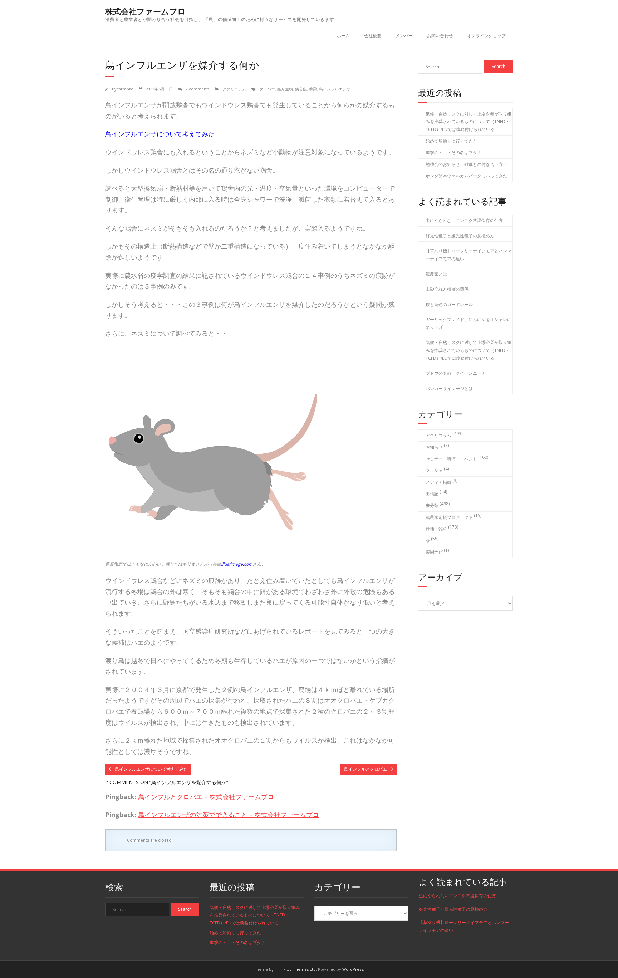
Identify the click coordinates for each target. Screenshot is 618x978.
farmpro (125, 89)
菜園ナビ (434, 552)
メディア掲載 (438, 482)
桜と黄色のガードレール (449, 304)
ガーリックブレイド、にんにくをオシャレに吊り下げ (468, 323)
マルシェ (434, 470)
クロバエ (267, 89)
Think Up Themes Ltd (295, 969)
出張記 (432, 494)
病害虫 (301, 89)
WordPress (352, 969)
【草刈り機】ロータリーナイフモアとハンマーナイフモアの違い (468, 255)
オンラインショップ (486, 36)
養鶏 (313, 89)
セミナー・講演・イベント (451, 459)
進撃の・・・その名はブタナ (453, 152)
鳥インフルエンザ (334, 89)
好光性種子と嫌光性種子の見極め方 (460, 236)
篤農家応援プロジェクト (449, 517)
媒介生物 (285, 89)
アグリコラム (234, 89)
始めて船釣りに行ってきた (451, 141)
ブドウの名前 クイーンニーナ (456, 373)
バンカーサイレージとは (449, 388)
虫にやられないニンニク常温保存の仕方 (464, 220)
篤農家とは (436, 274)
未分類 (432, 505)
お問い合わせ (440, 36)
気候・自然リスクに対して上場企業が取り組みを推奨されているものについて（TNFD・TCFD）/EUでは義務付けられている (468, 121)
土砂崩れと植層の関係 (447, 289)
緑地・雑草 (436, 529)
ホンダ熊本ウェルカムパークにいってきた (466, 176)
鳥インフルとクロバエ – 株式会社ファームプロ (206, 796)
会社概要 (372, 36)
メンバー (404, 36)
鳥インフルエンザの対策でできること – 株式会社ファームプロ (228, 814)
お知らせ (434, 447)
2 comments (197, 89)
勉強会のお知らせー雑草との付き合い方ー (466, 164)
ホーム (343, 36)
